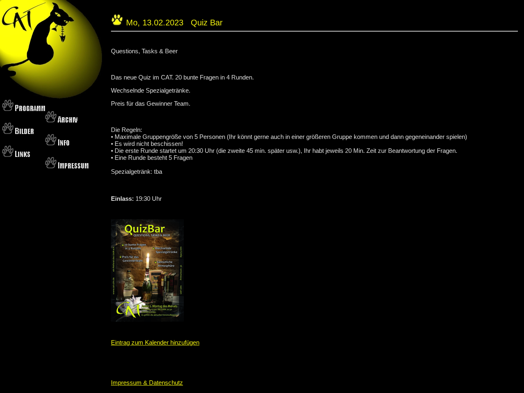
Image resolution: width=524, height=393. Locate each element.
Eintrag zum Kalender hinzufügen (155, 342)
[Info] (57, 143)
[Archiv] (61, 120)
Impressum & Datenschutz (147, 382)
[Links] (16, 154)
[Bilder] (18, 131)
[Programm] (23, 108)
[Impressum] (66, 165)
